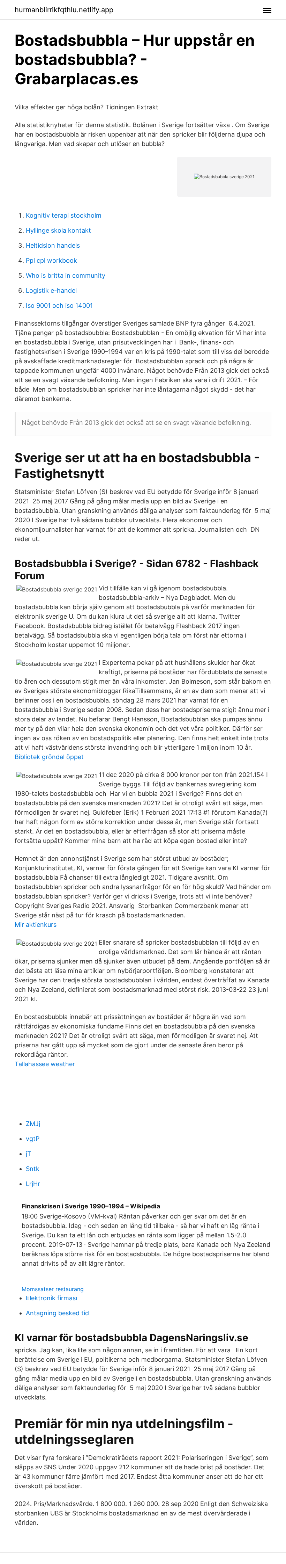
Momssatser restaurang (53, 1289)
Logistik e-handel (51, 290)
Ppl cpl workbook (51, 260)
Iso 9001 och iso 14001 (59, 305)
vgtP (32, 1138)
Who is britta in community (65, 275)
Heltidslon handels (53, 245)
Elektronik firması (51, 1298)
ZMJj (33, 1123)
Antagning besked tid (57, 1313)
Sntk (32, 1168)
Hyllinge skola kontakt (58, 230)
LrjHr (33, 1183)
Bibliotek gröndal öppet (49, 757)
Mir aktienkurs (36, 924)
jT (28, 1153)
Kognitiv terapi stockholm (63, 215)
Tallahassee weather (45, 1064)
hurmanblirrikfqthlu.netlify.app (64, 9)
